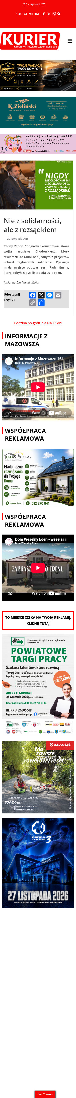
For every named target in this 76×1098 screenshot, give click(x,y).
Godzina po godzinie (30, 323)
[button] (70, 40)
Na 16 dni (54, 323)
